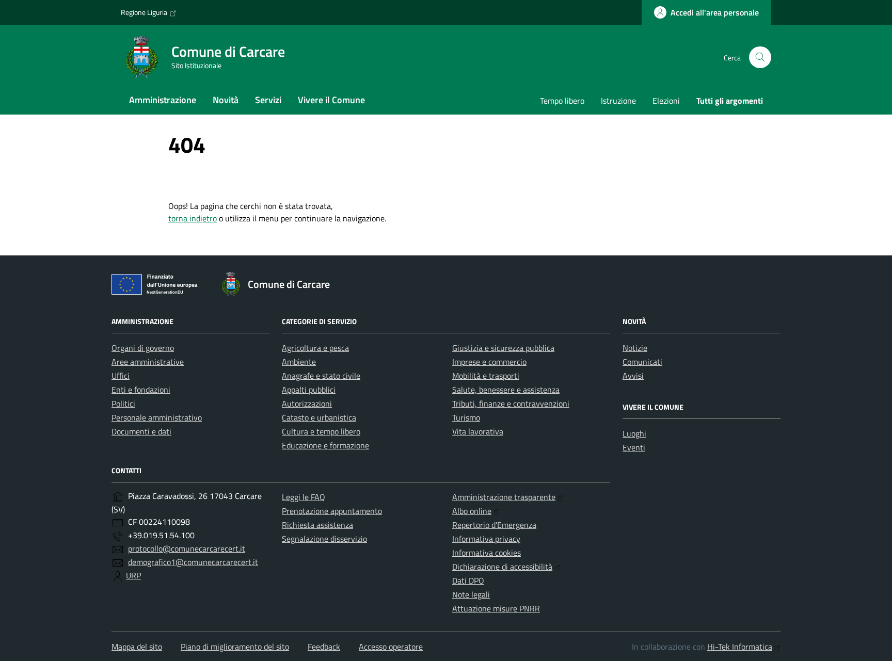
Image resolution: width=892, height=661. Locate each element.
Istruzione (618, 100)
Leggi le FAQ (303, 497)
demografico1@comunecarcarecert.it (193, 562)
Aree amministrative (148, 362)
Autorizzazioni (307, 403)
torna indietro (192, 218)
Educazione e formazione (325, 445)
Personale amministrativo (157, 417)
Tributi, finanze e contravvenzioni (510, 403)
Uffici (121, 375)
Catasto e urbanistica (319, 417)
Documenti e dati (141, 431)
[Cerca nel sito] (760, 57)
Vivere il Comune (331, 100)
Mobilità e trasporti (485, 375)
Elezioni (666, 100)
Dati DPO (468, 580)
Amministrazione (162, 100)
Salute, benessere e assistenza (506, 389)
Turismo (466, 417)
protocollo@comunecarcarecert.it (186, 548)
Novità (225, 100)
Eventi (634, 447)
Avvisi (633, 375)
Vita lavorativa (477, 431)
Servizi (268, 100)
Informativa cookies (486, 552)
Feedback (324, 646)
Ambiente (299, 362)
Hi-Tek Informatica (739, 646)
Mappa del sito (137, 646)
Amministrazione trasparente (503, 497)
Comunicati (642, 362)
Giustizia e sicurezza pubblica (503, 348)
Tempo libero (562, 100)
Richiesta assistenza (317, 525)
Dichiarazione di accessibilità (502, 566)
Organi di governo (143, 348)
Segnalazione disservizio (324, 539)
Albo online (471, 511)
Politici (123, 403)
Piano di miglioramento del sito (235, 646)
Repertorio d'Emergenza (494, 525)
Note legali (471, 594)
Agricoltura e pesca (315, 348)
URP (133, 575)
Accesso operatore (391, 646)
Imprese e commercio (489, 362)
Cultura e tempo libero (321, 431)
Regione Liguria (144, 12)
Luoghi (634, 433)
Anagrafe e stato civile (321, 375)
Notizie (635, 348)
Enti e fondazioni (141, 389)
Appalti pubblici (309, 389)
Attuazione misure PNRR (496, 608)
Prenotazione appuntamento (332, 511)
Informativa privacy (486, 539)
